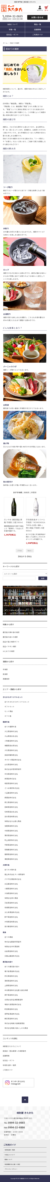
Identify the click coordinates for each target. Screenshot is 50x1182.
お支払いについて (10, 1155)
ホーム (5, 43)
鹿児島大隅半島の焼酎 (11, 632)
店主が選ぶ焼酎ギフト (11, 642)
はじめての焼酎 (8, 651)
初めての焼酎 (14, 43)
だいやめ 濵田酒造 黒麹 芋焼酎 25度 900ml (13, 521)
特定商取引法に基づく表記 (12, 1164)
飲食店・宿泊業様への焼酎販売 (14, 1051)
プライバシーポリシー (11, 1169)
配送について (8, 1159)
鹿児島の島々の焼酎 (10, 637)
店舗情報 (37, 29)
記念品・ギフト (12, 34)
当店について (12, 24)
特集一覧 (12, 29)
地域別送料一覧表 (9, 1065)
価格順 (26, 492)
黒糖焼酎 (6, 679)
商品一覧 (37, 24)
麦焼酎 (5, 674)
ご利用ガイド (37, 34)
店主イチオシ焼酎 (9, 646)
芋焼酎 (5, 669)
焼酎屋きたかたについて (12, 1046)
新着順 (33, 492)
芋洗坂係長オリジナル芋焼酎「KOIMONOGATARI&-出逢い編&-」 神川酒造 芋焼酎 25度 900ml (35, 525)
